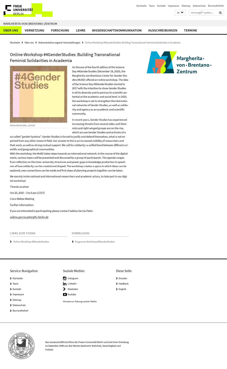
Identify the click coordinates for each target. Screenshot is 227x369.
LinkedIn (72, 283)
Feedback (123, 283)
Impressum (173, 5)
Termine (190, 30)
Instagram (73, 278)
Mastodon (73, 289)
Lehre (80, 30)
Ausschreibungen (162, 30)
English (122, 289)
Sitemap (186, 5)
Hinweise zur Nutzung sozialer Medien (80, 301)
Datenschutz (199, 5)
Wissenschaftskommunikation (117, 30)
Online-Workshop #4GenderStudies (31, 241)
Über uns (10, 30)
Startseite (141, 5)
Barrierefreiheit (216, 5)
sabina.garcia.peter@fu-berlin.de (29, 217)
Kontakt (161, 5)
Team (152, 5)
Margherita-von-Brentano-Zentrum (30, 24)
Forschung (60, 30)
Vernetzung (34, 30)
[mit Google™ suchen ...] (220, 12)
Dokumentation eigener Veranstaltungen (59, 42)
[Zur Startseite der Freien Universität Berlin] (28, 10)
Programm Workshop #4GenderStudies (95, 241)
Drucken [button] (123, 278)
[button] (180, 13)
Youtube (72, 294)
